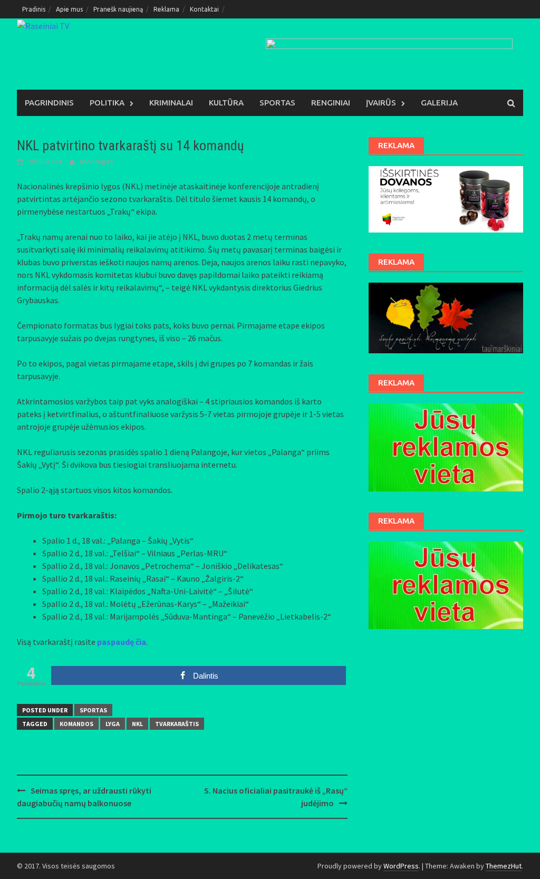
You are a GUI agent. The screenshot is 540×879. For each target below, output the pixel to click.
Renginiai (330, 102)
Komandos (76, 724)
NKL (137, 724)
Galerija (439, 102)
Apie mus (69, 9)
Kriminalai (171, 102)
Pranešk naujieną (118, 9)
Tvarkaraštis (177, 724)
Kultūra (226, 102)
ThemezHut (504, 866)
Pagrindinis (49, 102)
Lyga (112, 724)
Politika (107, 102)
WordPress (401, 866)
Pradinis (33, 9)
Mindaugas (96, 161)
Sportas (277, 102)
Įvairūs (381, 102)
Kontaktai (204, 9)
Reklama (166, 9)
